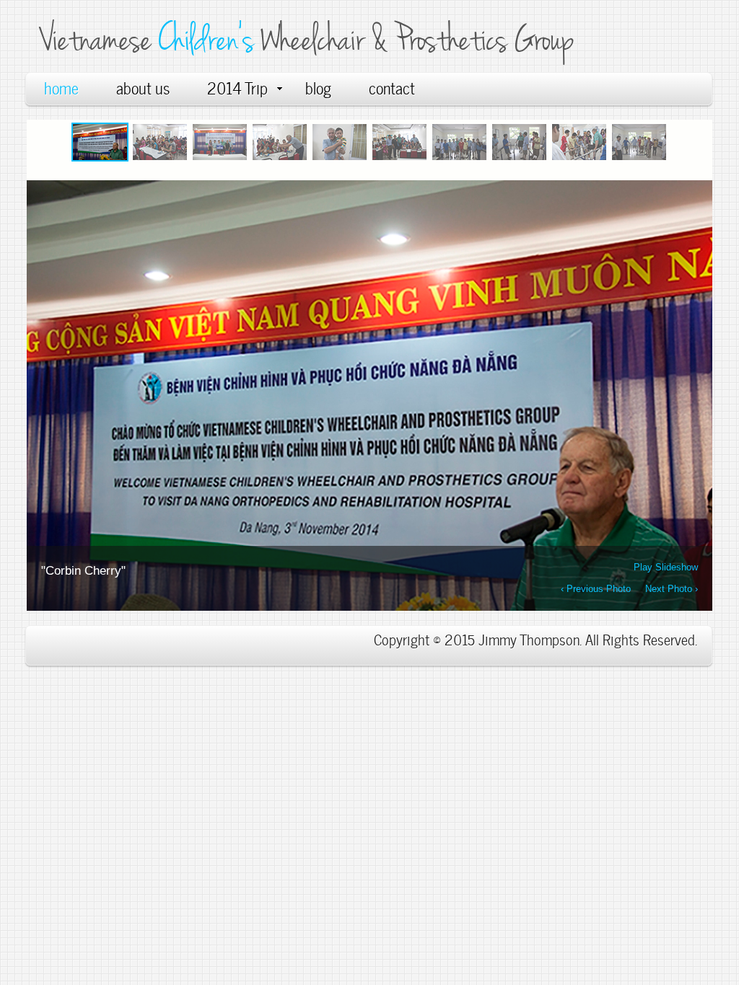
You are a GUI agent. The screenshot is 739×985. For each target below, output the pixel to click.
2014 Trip (237, 87)
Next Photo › (671, 587)
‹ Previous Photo (596, 587)
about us (143, 87)
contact (392, 87)
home (61, 87)
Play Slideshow (666, 565)
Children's (209, 39)
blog (318, 87)
